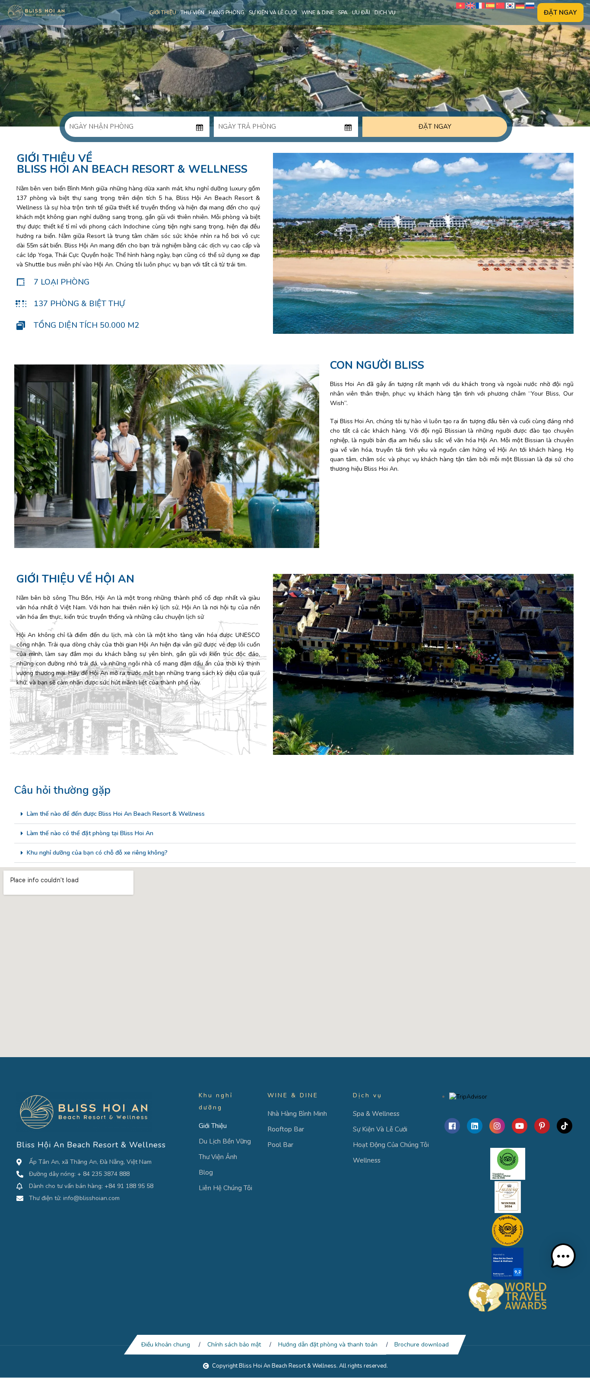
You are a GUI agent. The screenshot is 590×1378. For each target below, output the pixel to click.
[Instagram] (497, 1126)
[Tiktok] (564, 1126)
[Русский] (530, 5)
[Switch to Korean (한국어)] (510, 5)
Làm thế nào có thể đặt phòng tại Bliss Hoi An (90, 833)
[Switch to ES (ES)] (490, 5)
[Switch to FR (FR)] (480, 5)
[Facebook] (452, 1126)
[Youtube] (519, 1126)
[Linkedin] (474, 1126)
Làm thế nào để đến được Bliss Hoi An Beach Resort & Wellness (116, 814)
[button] (295, 814)
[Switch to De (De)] (520, 5)
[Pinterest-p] (542, 1126)
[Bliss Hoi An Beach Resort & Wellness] (36, 12)
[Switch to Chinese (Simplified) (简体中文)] (500, 5)
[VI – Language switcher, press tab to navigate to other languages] (460, 5)
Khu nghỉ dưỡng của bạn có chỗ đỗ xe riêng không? (97, 853)
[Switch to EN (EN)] (470, 5)
